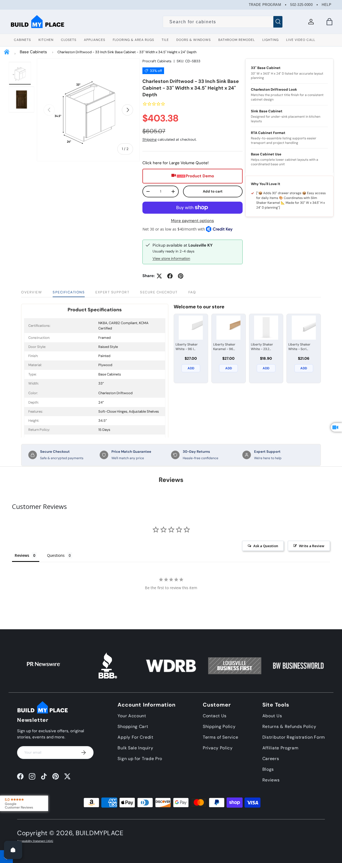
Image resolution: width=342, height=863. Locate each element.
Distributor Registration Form (293, 737)
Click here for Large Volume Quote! (175, 163)
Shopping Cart (133, 726)
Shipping (149, 139)
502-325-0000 (301, 5)
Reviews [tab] (22, 555)
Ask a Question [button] (265, 545)
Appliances (94, 40)
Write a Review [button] (311, 545)
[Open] (13, 850)
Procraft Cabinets (157, 61)
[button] (329, 22)
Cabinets (22, 40)
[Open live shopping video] (336, 427)
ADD (191, 368)
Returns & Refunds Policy (289, 726)
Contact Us (215, 716)
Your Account (132, 716)
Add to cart (213, 191)
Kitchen (45, 40)
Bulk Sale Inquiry (135, 748)
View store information (171, 258)
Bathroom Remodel (236, 40)
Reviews (271, 780)
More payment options (192, 220)
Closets (68, 40)
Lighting (270, 40)
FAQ (192, 292)
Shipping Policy (219, 726)
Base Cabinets (33, 52)
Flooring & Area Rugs (133, 40)
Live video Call (300, 40)
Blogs (268, 769)
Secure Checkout (159, 292)
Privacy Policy (218, 748)
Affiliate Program (280, 748)
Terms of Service (220, 737)
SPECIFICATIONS (69, 292)
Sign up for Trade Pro (140, 758)
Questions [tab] (56, 555)
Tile (165, 40)
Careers (270, 758)
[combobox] (222, 22)
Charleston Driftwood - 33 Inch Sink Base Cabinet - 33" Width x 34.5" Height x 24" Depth (126, 52)
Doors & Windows (193, 40)
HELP (326, 5)
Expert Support (112, 292)
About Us (272, 716)
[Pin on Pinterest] (180, 276)
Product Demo (200, 176)
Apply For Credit (135, 737)
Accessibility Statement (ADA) (35, 841)
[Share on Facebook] (170, 276)
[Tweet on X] (159, 276)
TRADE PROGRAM (265, 5)
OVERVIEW (31, 292)
